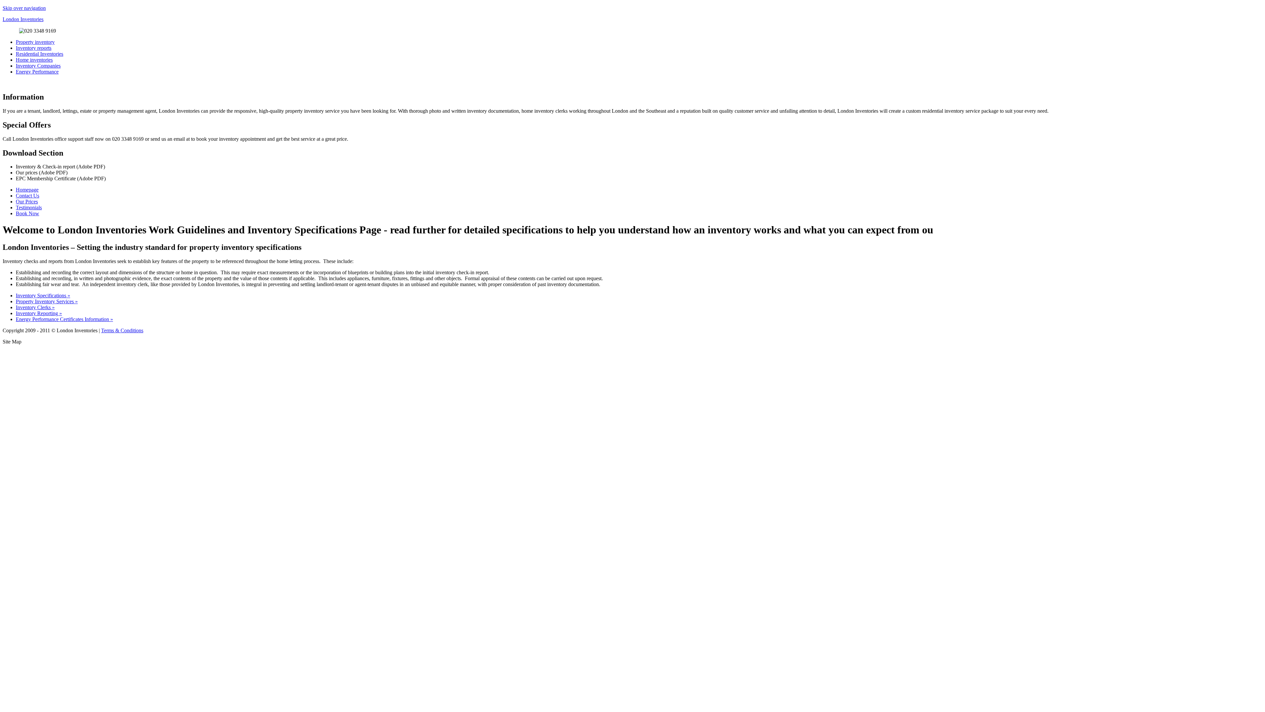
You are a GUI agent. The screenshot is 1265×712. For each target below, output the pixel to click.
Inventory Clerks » (35, 307)
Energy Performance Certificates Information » (64, 319)
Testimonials (29, 207)
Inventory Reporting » (39, 313)
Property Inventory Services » (47, 301)
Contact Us (27, 195)
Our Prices (27, 201)
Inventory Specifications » (43, 295)
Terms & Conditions (122, 330)
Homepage (27, 190)
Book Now (27, 213)
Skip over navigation (24, 8)
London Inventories (23, 19)
